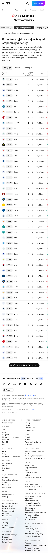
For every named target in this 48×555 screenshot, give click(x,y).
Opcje (4, 482)
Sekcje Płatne (7, 542)
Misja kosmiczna (31, 468)
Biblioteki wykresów (32, 529)
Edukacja (5, 525)
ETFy (4, 432)
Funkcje (28, 423)
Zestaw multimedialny (33, 477)
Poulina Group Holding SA (16, 303)
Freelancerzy (7, 539)
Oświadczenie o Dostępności (31, 509)
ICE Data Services (29, 395)
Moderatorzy (7, 516)
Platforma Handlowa (32, 536)
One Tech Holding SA (16, 276)
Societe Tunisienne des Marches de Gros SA (16, 248)
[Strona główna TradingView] (8, 3)
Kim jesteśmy (29, 465)
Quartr (32, 410)
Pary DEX (5, 442)
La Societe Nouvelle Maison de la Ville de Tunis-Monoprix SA (16, 341)
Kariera (27, 475)
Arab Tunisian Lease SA (16, 298)
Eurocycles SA (16, 106)
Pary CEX (5, 439)
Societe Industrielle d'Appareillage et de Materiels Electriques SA (16, 183)
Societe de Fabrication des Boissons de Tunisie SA (16, 101)
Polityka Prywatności (32, 503)
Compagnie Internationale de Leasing (16, 95)
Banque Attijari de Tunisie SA (16, 150)
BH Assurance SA (16, 336)
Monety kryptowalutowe (11, 437)
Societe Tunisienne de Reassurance (16, 156)
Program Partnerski (32, 548)
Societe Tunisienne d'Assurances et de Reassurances (16, 259)
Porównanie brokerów (33, 442)
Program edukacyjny (32, 550)
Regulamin (6, 513)
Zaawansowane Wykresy (34, 534)
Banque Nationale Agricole (16, 134)
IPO (3, 470)
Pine (3, 444)
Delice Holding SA (16, 270)
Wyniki (4, 466)
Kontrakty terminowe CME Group (34, 452)
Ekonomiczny (7, 463)
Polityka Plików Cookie (33, 505)
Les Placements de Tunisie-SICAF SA (16, 79)
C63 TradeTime (30, 489)
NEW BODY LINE (16, 347)
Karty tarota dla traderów (34, 487)
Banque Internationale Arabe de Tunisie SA (16, 199)
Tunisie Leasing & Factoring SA (16, 166)
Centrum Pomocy (31, 472)
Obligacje (5, 435)
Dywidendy (6, 468)
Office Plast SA (16, 319)
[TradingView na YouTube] (14, 384)
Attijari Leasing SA (16, 139)
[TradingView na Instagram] (19, 384)
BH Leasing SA (16, 325)
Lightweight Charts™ (32, 531)
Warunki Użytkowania (33, 496)
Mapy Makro (6, 485)
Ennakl (16, 123)
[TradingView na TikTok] (36, 384)
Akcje (4, 430)
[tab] (24, 27)
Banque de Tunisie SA (16, 161)
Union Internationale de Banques (16, 265)
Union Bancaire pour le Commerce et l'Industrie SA (16, 232)
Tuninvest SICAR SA (16, 216)
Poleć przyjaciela (8, 508)
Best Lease (16, 112)
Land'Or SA (16, 292)
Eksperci (5, 537)
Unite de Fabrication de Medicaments (16, 90)
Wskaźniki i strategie (9, 534)
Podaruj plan (29, 430)
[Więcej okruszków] (10, 10)
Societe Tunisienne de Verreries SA (16, 358)
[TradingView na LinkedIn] (25, 384)
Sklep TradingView (32, 484)
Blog (26, 470)
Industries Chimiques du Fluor (16, 330)
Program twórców (8, 511)
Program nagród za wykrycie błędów (32, 516)
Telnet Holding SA (16, 287)
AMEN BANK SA (16, 188)
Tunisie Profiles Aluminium (16, 210)
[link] (18, 33)
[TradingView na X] (3, 384)
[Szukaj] (27, 3)
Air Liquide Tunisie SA (16, 177)
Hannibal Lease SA (16, 194)
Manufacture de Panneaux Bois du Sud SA (16, 314)
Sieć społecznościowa (10, 503)
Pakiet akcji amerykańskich (35, 458)
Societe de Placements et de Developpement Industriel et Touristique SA (16, 85)
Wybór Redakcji (8, 528)
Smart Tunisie (16, 238)
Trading (5, 523)
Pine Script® (6, 487)
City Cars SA (16, 117)
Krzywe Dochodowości (10, 480)
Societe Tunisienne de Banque (16, 243)
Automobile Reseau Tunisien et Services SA (16, 205)
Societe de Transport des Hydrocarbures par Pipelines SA (16, 128)
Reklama (28, 543)
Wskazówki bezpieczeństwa (35, 512)
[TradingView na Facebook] (9, 384)
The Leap (28, 444)
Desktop (5, 497)
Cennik (27, 425)
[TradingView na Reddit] (41, 384)
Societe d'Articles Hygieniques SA (16, 254)
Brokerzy (28, 439)
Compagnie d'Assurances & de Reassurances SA (16, 172)
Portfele (5, 477)
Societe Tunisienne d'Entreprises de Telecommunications (16, 309)
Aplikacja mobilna (8, 494)
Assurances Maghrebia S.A (16, 281)
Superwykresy (7, 423)
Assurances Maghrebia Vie (16, 221)
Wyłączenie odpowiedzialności (31, 500)
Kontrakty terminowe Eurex (35, 456)
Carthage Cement (16, 227)
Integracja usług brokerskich (35, 545)
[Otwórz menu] (3, 3)
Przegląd (28, 437)
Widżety (28, 526)
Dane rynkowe (30, 428)
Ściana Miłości (7, 506)
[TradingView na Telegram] (30, 384)
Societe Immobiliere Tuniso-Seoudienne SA (16, 352)
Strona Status (30, 519)
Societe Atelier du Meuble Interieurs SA (16, 145)
